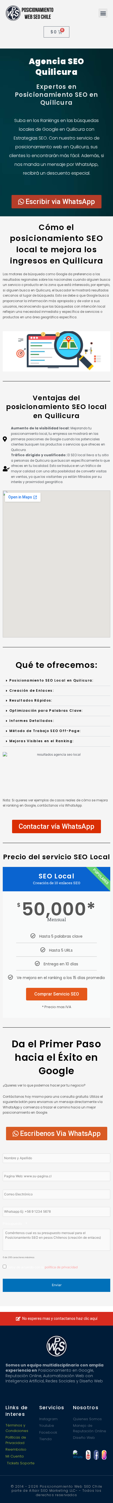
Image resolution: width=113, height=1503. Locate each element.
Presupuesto (15, 1224)
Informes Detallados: (31, 721)
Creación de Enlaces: (31, 690)
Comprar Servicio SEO (56, 994)
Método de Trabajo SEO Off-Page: (45, 731)
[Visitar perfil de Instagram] (104, 1455)
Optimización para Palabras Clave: (46, 710)
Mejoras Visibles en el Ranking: (41, 741)
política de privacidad (61, 1267)
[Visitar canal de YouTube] (88, 1455)
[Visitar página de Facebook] (96, 1455)
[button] (103, 13)
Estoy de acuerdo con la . (42, 1267)
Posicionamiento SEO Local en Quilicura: (51, 680)
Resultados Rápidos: (30, 700)
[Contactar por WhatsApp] (78, 1455)
